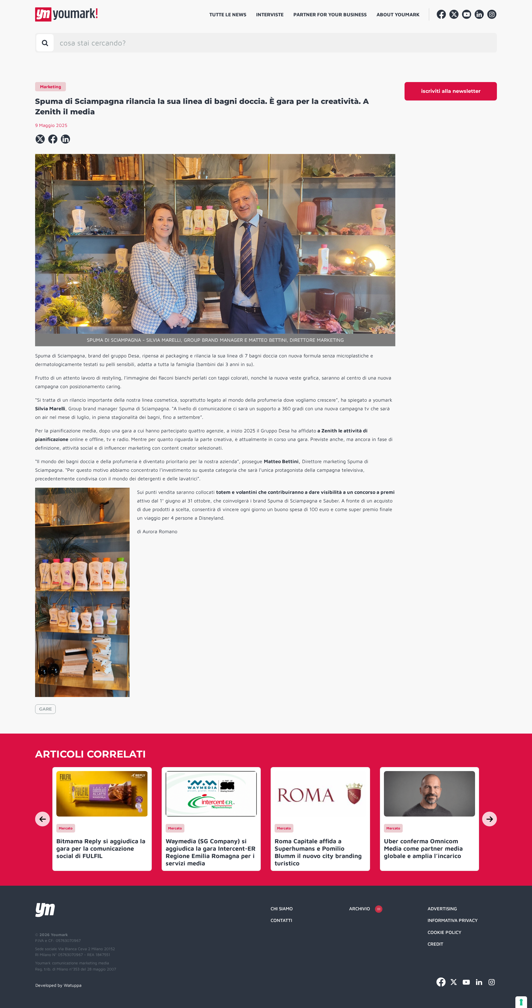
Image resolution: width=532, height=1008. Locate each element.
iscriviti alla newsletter (451, 91)
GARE (45, 709)
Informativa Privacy (453, 920)
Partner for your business (330, 14)
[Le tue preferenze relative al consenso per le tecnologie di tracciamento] (521, 1002)
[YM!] (66, 14)
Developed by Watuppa (58, 985)
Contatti (281, 920)
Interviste (270, 14)
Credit (435, 944)
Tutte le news (227, 14)
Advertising (442, 908)
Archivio (359, 908)
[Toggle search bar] (45, 42)
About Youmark (398, 14)
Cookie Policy (444, 932)
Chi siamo (282, 908)
